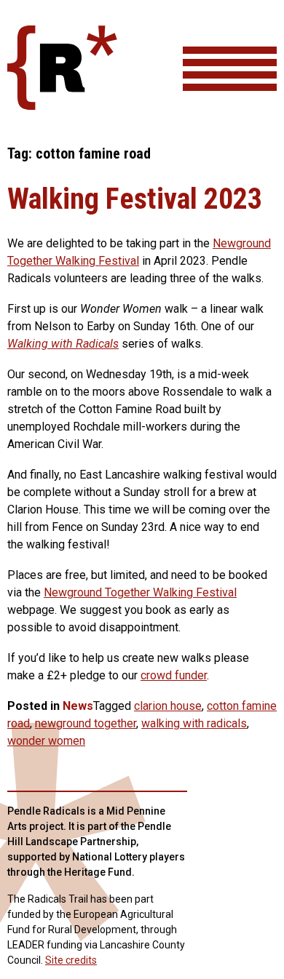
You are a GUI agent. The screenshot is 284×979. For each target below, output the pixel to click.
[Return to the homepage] (62, 106)
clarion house (168, 706)
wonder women (46, 741)
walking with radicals (194, 723)
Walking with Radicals (63, 344)
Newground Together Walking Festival (140, 592)
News (78, 706)
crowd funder (174, 675)
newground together (85, 723)
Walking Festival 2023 (134, 199)
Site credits (71, 960)
